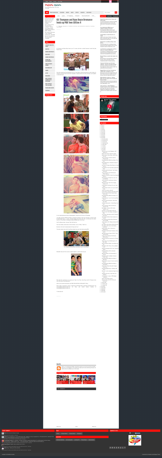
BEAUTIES (47, 49)
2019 (102, 128)
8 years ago (16, 435)
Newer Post (59, 426)
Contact (54, 1)
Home (47, 1)
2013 (102, 136)
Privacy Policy (72, 433)
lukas (5, 432)
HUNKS (46, 70)
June (103, 147)
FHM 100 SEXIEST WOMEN (48, 64)
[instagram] (110, 1)
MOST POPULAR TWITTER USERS (48, 84)
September (104, 143)
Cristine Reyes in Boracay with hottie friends (110, 191)
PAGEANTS (83, 12)
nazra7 (5, 436)
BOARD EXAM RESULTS (49, 51)
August (103, 144)
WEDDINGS (47, 90)
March (103, 282)
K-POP (46, 73)
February (104, 283)
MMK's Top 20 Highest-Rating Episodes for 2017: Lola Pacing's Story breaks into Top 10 (15, 442)
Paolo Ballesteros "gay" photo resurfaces (8, 435)
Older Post (94, 426)
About (50, 1)
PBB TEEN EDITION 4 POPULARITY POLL (79, 283)
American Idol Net (60, 439)
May (103, 148)
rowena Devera (7, 444)
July (103, 145)
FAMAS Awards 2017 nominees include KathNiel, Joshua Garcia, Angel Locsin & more (14, 446)
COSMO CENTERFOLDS (49, 57)
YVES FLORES (59, 27)
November (104, 140)
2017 (102, 130)
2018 (102, 129)
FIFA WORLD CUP (48, 68)
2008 (102, 290)
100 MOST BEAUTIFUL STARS (49, 45)
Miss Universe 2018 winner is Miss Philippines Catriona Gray (50, 33)
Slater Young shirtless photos (107, 278)
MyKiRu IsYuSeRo (11, 454)
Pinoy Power (84, 439)
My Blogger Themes (156, 454)
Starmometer (91, 439)
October (103, 141)
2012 (102, 137)
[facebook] (102, 1)
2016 (102, 132)
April (103, 149)
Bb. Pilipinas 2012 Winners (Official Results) (110, 224)
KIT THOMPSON (70, 26)
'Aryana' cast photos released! (107, 190)
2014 (102, 134)
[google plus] (115, 1)
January (103, 285)
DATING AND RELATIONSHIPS (48, 60)
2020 (102, 126)
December (104, 139)
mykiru (5, 447)
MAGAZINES (47, 76)
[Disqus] (76, 408)
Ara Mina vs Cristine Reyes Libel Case (109, 210)
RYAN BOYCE (87, 26)
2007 (102, 291)
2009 (102, 289)
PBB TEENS (75, 26)
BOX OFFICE (47, 54)
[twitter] (105, 1)
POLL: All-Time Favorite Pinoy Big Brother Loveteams (49, 25)
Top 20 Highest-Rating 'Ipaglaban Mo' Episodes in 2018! (50, 29)
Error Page (60, 1)
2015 (102, 133)
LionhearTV (77, 439)
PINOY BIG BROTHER (54, 12)
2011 (102, 286)
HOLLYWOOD (89, 12)
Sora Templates (148, 454)
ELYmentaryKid (69, 439)
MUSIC (72, 12)
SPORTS (77, 12)
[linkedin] (113, 1)
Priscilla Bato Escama (8, 440)
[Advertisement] (76, 39)
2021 (102, 125)
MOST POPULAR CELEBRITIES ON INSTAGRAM (48, 80)
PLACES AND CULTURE (49, 88)
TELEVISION (62, 12)
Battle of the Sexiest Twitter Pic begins (109, 153)
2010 (102, 287)
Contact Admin (64, 433)
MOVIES (67, 12)
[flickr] (107, 1)
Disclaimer (79, 433)
